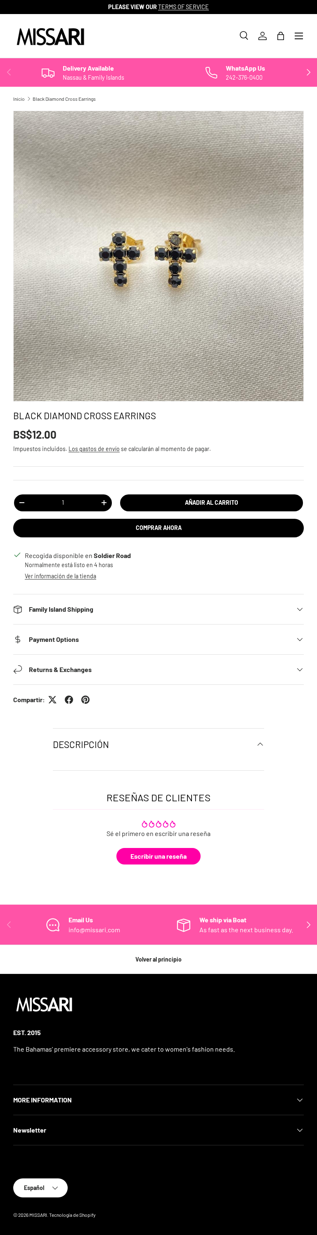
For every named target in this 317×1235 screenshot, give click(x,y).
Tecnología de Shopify (72, 1215)
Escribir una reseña (158, 856)
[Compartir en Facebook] (69, 699)
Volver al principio (158, 959)
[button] (281, 36)
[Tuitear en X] (52, 699)
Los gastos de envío (94, 448)
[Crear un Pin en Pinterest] (85, 699)
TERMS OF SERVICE (183, 6)
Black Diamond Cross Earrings (64, 99)
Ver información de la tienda (60, 576)
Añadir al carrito (211, 502)
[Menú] (299, 36)
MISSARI (38, 1215)
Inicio (19, 99)
